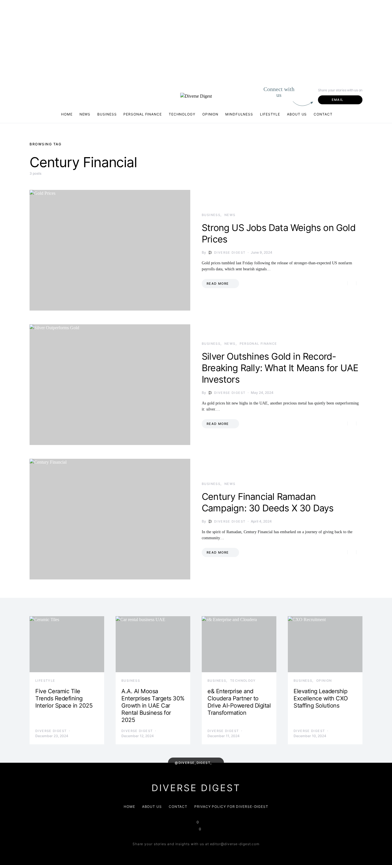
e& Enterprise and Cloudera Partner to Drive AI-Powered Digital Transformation (239, 702)
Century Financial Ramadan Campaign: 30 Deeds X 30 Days (268, 502)
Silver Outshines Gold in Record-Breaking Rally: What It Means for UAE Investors (280, 368)
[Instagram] (32, 92)
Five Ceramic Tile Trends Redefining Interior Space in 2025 (63, 698)
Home (67, 114)
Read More (218, 284)
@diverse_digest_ (193, 763)
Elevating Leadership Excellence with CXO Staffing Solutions (321, 698)
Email (338, 100)
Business (107, 114)
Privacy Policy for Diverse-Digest (231, 806)
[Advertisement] (172, 40)
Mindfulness (239, 114)
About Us (297, 114)
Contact (323, 114)
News (85, 114)
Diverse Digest (229, 253)
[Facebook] (34, 99)
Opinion (210, 114)
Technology (182, 114)
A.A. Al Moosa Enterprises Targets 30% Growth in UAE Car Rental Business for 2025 (153, 705)
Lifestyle (270, 114)
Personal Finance (142, 114)
